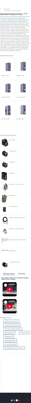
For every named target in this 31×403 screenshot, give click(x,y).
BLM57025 (12, 195)
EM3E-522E (20, 75)
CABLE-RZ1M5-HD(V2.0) (17, 217)
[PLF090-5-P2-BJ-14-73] (5, 187)
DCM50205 (12, 251)
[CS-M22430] (5, 153)
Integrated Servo (9, 336)
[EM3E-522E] (23, 66)
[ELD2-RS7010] (4, 209)
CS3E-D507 (20, 119)
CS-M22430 (13, 151)
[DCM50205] (5, 253)
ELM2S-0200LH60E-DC (16, 228)
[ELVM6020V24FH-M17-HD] (5, 242)
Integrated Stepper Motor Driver (16, 21)
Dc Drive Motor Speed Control (12, 325)
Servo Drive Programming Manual (13, 329)
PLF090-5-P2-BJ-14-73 (16, 184)
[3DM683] (4, 176)
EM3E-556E (5, 75)
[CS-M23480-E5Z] (5, 264)
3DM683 (11, 173)
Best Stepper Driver (9, 332)
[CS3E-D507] (23, 109)
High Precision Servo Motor (11, 321)
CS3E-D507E (6, 97)
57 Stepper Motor (20, 19)
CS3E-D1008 (6, 119)
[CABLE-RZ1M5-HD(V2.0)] (5, 220)
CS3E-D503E (21, 97)
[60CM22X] (5, 165)
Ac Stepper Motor (11, 19)
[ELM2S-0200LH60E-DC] (5, 231)
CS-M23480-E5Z (14, 262)
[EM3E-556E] (8, 66)
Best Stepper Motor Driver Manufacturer (14, 348)
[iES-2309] (5, 142)
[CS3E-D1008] (8, 109)
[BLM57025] (4, 198)
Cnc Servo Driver (24, 332)
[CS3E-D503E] (23, 88)
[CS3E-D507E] (8, 88)
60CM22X (12, 162)
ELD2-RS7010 (13, 206)
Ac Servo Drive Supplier (10, 344)
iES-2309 (12, 140)
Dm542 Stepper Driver (10, 340)
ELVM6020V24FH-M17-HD (17, 239)
